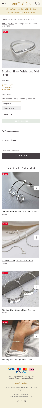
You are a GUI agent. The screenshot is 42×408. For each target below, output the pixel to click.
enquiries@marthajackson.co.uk (22, 396)
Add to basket (21, 121)
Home (3, 19)
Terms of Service (14, 378)
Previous (5, 49)
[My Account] (36, 3)
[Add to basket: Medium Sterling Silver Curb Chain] (36, 237)
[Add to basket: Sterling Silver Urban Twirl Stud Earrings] (36, 188)
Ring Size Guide (18, 377)
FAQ (9, 377)
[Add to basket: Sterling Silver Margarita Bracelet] (36, 336)
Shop (8, 19)
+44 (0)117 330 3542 (21, 394)
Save (6, 32)
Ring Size (7, 104)
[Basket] (39, 3)
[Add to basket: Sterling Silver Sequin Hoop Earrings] (36, 287)
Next (37, 49)
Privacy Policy (29, 377)
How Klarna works (27, 378)
